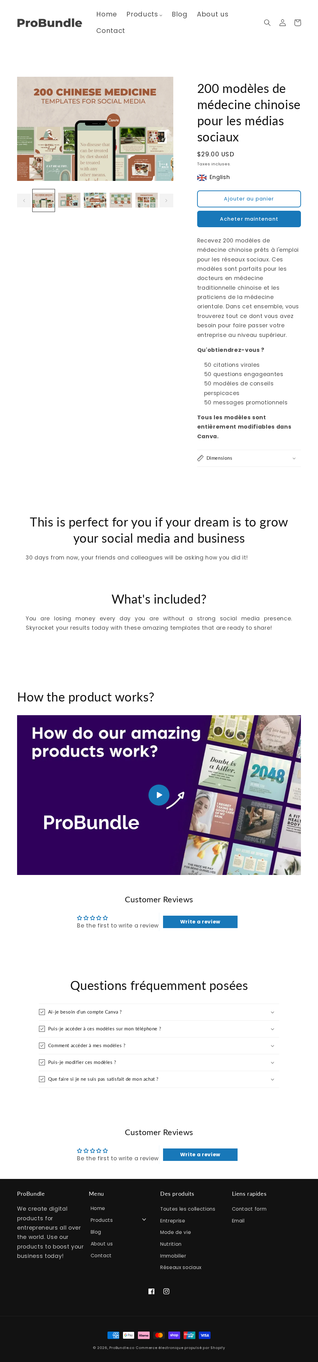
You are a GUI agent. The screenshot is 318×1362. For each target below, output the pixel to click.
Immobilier (173, 1256)
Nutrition (171, 1244)
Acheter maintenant (249, 219)
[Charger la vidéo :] (159, 795)
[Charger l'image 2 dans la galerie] (69, 200)
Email (238, 1220)
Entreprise (172, 1220)
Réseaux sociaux (181, 1267)
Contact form (249, 1209)
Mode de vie (175, 1232)
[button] (267, 22)
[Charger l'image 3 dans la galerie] (95, 200)
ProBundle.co (121, 1347)
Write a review (200, 921)
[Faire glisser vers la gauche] (24, 200)
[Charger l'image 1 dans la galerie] (44, 200)
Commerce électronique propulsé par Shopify (180, 1347)
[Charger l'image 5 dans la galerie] (146, 200)
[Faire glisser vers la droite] (166, 200)
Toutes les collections (188, 1209)
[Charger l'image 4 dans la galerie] (121, 200)
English (220, 177)
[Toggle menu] (144, 1219)
